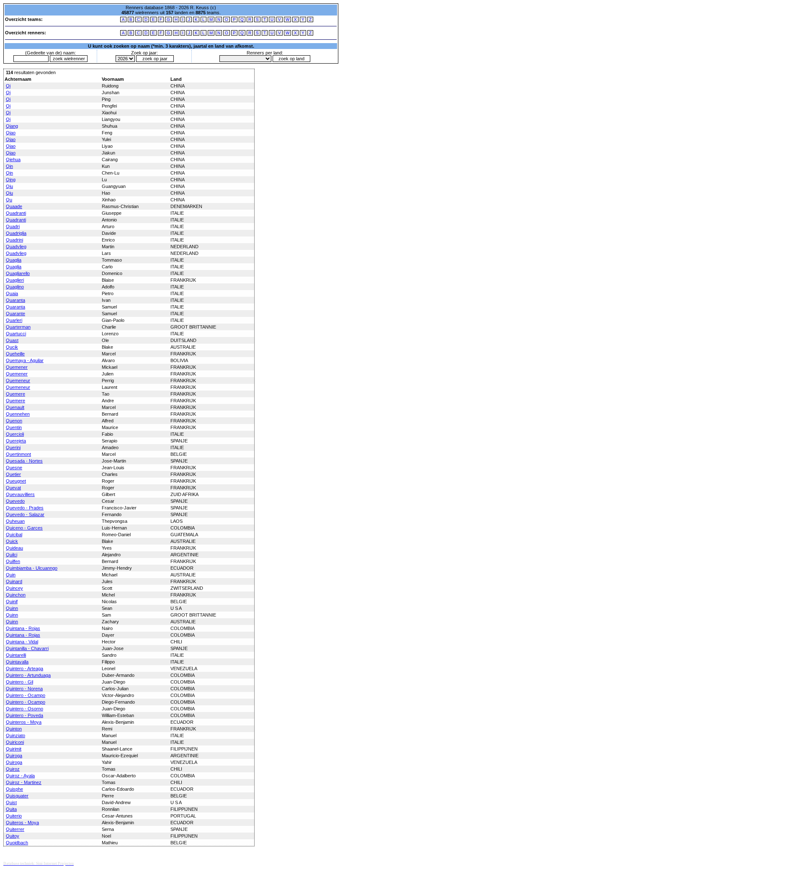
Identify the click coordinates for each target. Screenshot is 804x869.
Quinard (14, 581)
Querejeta (16, 440)
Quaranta (15, 300)
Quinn (12, 608)
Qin (9, 166)
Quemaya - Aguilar (25, 360)
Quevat (13, 487)
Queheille (15, 353)
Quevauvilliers (20, 494)
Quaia (12, 293)
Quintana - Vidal (22, 641)
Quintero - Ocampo (25, 695)
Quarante (15, 313)
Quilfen (13, 561)
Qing (10, 179)
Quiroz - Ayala (20, 775)
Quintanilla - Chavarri (27, 648)
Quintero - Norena (24, 688)
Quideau (14, 547)
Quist (11, 802)
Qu (9, 199)
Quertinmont (18, 454)
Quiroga (14, 755)
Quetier (13, 474)
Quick (12, 541)
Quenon (14, 420)
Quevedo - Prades (25, 507)
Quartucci (16, 333)
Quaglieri (15, 280)
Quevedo (15, 501)
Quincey (14, 588)
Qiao (10, 132)
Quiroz (13, 768)
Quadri (13, 226)
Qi (8, 85)
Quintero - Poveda (24, 715)
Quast (12, 340)
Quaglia (13, 259)
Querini (13, 447)
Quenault (15, 407)
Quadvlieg (16, 246)
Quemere (15, 393)
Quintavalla (17, 661)
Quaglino (15, 286)
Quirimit (13, 748)
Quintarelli (16, 655)
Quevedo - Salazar (25, 514)
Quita (11, 809)
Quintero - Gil (19, 681)
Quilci (11, 554)
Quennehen (18, 414)
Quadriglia (16, 233)
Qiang (12, 126)
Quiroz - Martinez (23, 782)
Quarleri (14, 320)
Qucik (12, 347)
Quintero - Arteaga (24, 668)
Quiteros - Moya (22, 822)
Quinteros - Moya (23, 722)
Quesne (14, 467)
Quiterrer (15, 829)
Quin (10, 574)
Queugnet (16, 480)
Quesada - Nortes (24, 460)
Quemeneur (18, 380)
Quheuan (15, 521)
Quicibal (14, 534)
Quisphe (14, 789)
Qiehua (13, 159)
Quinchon (16, 594)
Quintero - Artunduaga (28, 675)
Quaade (14, 206)
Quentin (14, 427)
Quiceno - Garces (24, 527)
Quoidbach (17, 842)
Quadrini (14, 239)
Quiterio (14, 815)
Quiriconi (15, 742)
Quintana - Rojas (23, 628)
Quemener (17, 367)
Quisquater (17, 795)
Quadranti (16, 213)
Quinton (14, 728)
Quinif (12, 601)
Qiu (9, 186)
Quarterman (18, 326)
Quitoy (12, 835)
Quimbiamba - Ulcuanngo (31, 568)
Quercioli (15, 434)
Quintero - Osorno (24, 708)
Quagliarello (18, 273)
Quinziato (15, 735)
